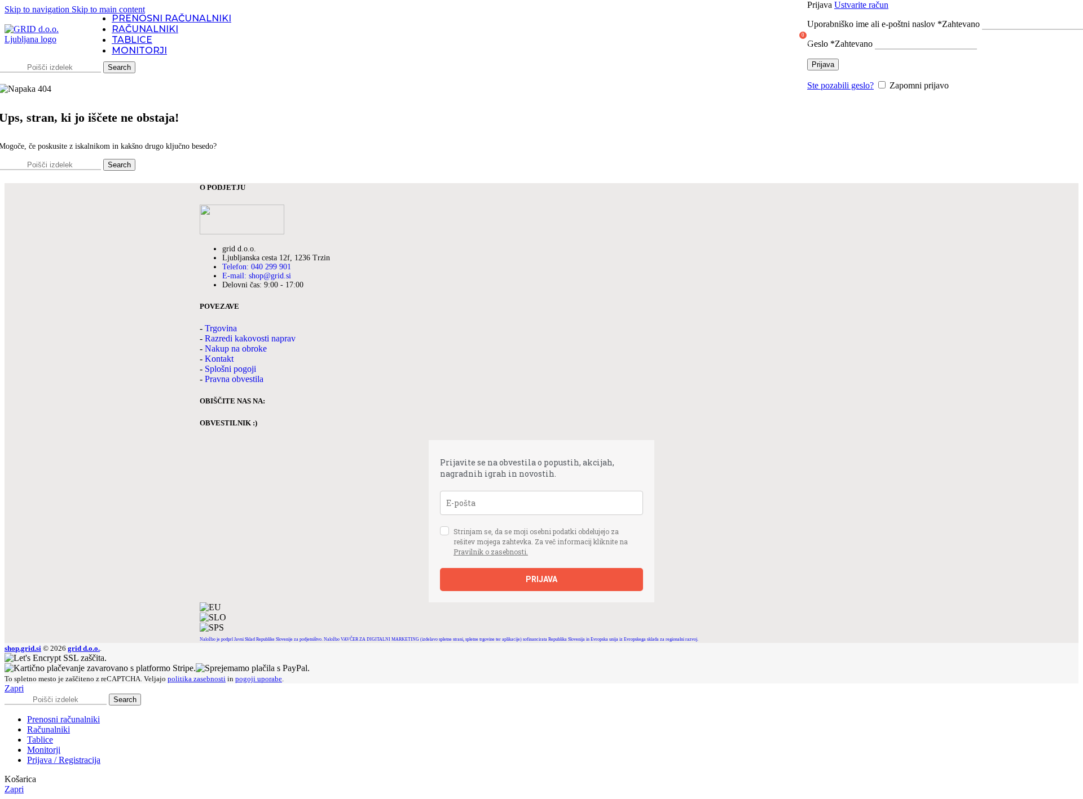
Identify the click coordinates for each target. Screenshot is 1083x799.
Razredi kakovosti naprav (250, 338)
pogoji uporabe (258, 678)
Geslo (840, 43)
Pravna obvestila (234, 379)
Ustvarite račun (861, 5)
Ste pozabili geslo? (840, 85)
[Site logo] (41, 39)
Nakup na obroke (236, 348)
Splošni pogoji (230, 369)
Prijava (823, 64)
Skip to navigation (38, 9)
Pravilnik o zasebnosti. (491, 551)
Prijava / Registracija (63, 760)
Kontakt (219, 358)
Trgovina (221, 328)
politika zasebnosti (197, 678)
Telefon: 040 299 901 (256, 267)
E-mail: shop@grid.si (256, 276)
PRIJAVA (541, 579)
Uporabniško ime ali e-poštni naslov (893, 24)
